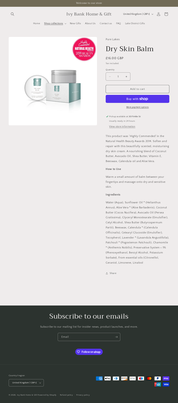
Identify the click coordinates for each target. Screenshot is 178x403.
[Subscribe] (116, 337)
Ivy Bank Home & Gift (27, 395)
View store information (122, 126)
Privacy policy (83, 395)
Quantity (110, 69)
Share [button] (113, 273)
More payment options (137, 107)
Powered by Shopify (47, 395)
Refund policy (66, 395)
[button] (12, 14)
